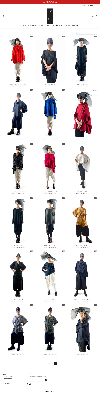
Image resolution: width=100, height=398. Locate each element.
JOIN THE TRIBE (58, 26)
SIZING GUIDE (6, 381)
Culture (67, 26)
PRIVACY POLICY (6, 383)
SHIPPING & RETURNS (7, 378)
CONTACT (75, 26)
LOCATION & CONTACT (8, 376)
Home (24, 26)
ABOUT (49, 26)
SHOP (41, 26)
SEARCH (4, 374)
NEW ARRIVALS (32, 26)
